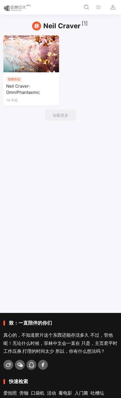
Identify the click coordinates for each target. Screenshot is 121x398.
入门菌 (81, 393)
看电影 (65, 393)
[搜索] (86, 7)
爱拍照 (10, 393)
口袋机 (37, 393)
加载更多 (60, 115)
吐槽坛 (97, 393)
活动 (51, 393)
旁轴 (23, 393)
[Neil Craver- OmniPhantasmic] (31, 54)
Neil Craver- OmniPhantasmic (23, 89)
